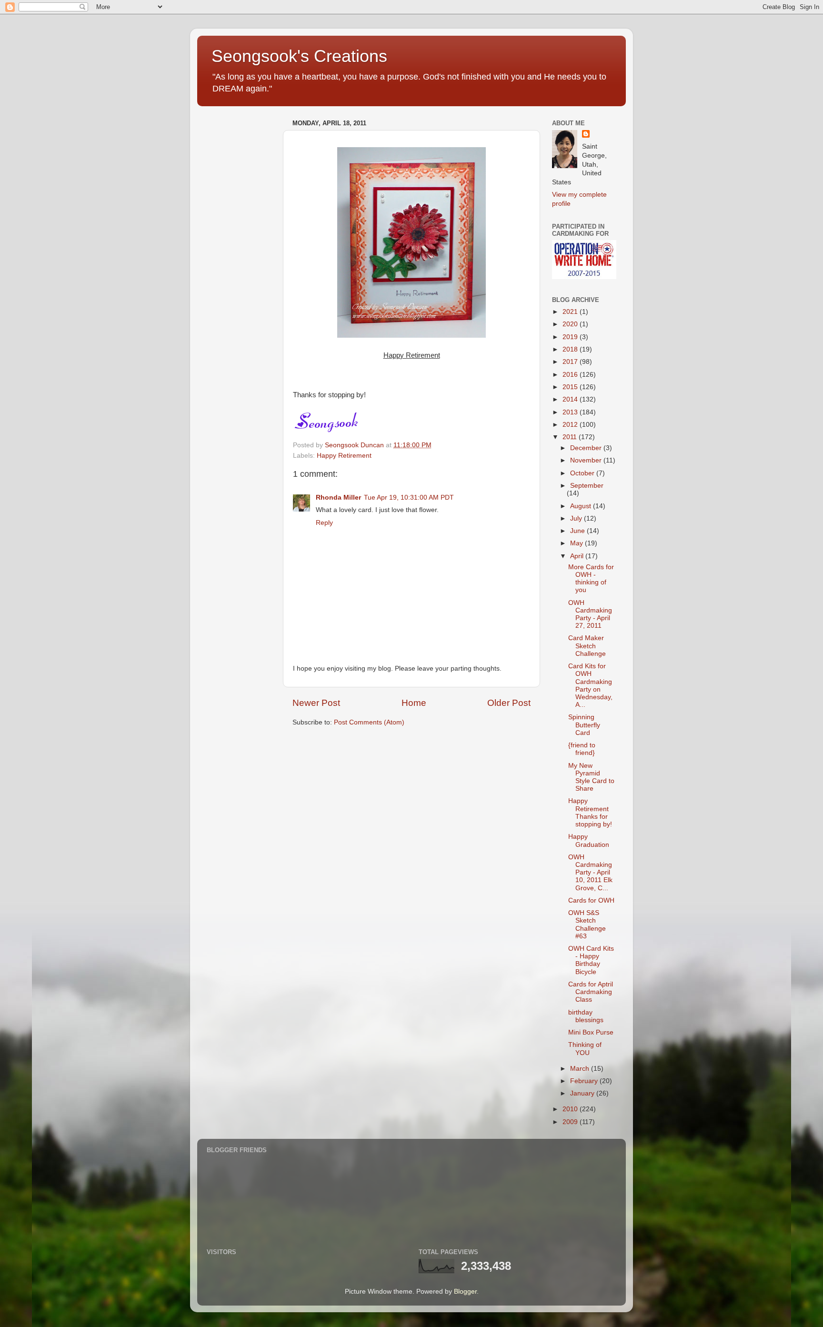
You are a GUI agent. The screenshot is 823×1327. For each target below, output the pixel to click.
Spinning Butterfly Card (584, 725)
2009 (571, 1122)
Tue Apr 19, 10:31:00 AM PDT (409, 497)
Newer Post (316, 703)
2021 (571, 311)
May (577, 543)
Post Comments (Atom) (369, 722)
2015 (571, 387)
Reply (324, 522)
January (583, 1093)
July (577, 518)
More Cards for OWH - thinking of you (591, 578)
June (578, 530)
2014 (571, 399)
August (581, 506)
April (577, 556)
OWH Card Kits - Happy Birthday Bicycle (591, 960)
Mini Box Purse (590, 1032)
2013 (571, 412)
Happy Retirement (344, 455)
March (580, 1068)
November (586, 460)
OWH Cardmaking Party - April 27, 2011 (590, 614)
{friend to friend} (581, 749)
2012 (571, 424)
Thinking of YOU (585, 1048)
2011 (570, 437)
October (583, 473)
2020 (571, 324)
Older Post (509, 703)
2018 (571, 349)
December (586, 448)
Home (413, 703)
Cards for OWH (591, 900)
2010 (571, 1109)
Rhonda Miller (338, 497)
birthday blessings (585, 1016)
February (585, 1081)
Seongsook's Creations (299, 56)
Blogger (465, 1291)
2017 (571, 361)
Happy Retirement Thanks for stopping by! (590, 812)
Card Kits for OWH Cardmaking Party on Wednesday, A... (590, 685)
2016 (571, 374)
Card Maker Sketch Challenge (587, 645)
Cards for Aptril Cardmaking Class (590, 992)
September (586, 485)
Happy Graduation (588, 840)
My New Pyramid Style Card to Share (591, 777)
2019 (571, 337)
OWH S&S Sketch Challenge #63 (587, 924)
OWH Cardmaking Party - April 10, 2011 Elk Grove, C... (590, 873)
